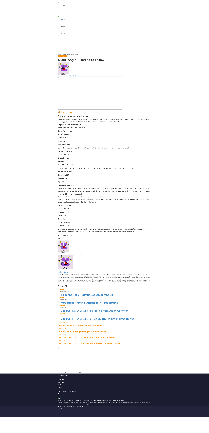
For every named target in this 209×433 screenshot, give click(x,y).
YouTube (60, 385)
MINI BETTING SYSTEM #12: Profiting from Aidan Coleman (94, 311)
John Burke (72, 68)
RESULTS (63, 33)
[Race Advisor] (61, 3)
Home (59, 54)
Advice (62, 289)
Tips (66, 56)
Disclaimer (77, 396)
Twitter (60, 387)
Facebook (61, 379)
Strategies (63, 56)
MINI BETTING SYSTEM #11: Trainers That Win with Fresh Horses (97, 318)
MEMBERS (63, 26)
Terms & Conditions (62, 396)
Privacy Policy (71, 396)
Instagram (61, 382)
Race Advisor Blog (63, 376)
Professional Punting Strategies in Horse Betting (89, 303)
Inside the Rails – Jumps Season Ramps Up (86, 295)
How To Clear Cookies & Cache (67, 391)
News (62, 54)
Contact (60, 408)
